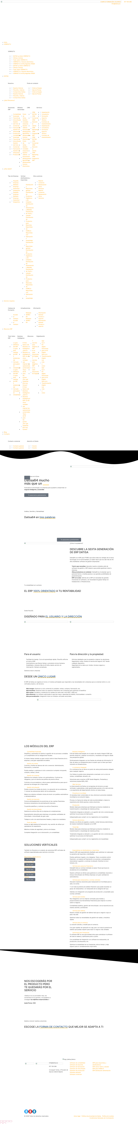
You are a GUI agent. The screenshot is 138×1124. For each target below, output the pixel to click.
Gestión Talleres (25, 126)
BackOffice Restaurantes (27, 134)
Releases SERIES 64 (28, 314)
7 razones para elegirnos (35, 343)
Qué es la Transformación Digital (46, 356)
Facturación (16, 127)
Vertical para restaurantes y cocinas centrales (86, 880)
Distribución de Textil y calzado (29, 213)
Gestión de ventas (32, 763)
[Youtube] (30, 1111)
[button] (23, 40)
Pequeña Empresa (15, 182)
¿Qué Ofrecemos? (9, 100)
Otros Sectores (41, 187)
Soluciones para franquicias (81, 932)
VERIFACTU (7, 44)
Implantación (45, 112)
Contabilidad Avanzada (17, 115)
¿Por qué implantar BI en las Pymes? (25, 382)
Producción (16, 133)
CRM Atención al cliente (34, 123)
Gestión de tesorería (33, 799)
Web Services (77, 784)
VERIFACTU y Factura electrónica (23, 62)
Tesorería (16, 118)
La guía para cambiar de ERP (15, 351)
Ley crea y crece (43, 363)
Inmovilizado (17, 120)
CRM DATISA (34, 113)
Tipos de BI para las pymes (25, 373)
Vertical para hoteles (79, 897)
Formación (45, 116)
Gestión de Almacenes (16, 130)
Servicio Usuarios (9, 301)
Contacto (7, 434)
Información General (42, 313)
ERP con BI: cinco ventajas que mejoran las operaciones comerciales (26, 362)
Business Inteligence (79, 751)
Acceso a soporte (41, 317)
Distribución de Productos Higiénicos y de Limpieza (29, 197)
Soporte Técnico (44, 119)
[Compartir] (7, 1121)
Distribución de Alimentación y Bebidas (30, 206)
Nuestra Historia (18, 88)
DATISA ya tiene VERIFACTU (21, 56)
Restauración (42, 184)
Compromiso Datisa (19, 92)
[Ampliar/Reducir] (1, 1121)
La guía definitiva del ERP (16, 344)
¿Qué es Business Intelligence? (26, 352)
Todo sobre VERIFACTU (20, 60)
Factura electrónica (78, 820)
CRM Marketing (35, 128)
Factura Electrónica (26, 138)
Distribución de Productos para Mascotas (29, 221)
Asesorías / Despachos (16, 189)
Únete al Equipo (37, 88)
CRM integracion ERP (35, 133)
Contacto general (18, 446)
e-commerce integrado (79, 767)
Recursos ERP (8, 329)
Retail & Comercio (41, 182)
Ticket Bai (76, 827)
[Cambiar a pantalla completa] (4, 1121)
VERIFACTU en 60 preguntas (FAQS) (24, 64)
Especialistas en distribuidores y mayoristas (86, 850)
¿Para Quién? (8, 169)
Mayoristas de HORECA (29, 229)
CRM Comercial (35, 117)
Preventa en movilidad (79, 793)
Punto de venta (31, 822)
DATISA (6, 76)
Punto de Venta (24, 116)
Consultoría (45, 114)
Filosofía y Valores (18, 90)
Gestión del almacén (33, 787)
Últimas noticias (18, 58)
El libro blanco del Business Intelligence (26, 345)
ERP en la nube (33, 350)
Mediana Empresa (15, 185)
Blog (5, 432)
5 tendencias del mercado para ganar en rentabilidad (16, 362)
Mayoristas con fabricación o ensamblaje (29, 236)
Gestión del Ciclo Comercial (16, 124)
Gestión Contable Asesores (25, 122)
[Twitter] (26, 1111)
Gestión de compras (33, 775)
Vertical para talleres (79, 910)
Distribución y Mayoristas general (29, 187)
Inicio (5, 42)
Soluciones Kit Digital (35, 355)
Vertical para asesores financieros (83, 866)
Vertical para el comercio (80, 922)
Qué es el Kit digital (43, 343)
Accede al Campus (15, 316)
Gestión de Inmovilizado (34, 809)
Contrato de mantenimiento (46, 123)
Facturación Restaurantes (27, 130)
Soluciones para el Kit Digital (45, 350)
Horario (34, 446)
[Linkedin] (34, 1111)
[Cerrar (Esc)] (10, 1121)
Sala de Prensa (36, 90)
